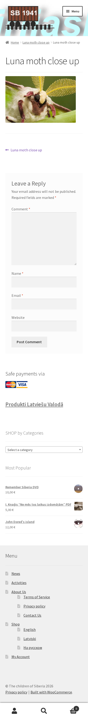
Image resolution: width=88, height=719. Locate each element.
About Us (18, 591)
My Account (20, 656)
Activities (19, 582)
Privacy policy (34, 606)
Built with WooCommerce (51, 692)
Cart (68, 707)
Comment (20, 209)
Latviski (29, 638)
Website (18, 317)
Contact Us (32, 615)
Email (17, 295)
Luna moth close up (36, 42)
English (29, 629)
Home (15, 42)
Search (44, 711)
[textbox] (44, 450)
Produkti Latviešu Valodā (34, 404)
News (15, 573)
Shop (15, 624)
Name (17, 273)
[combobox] (44, 449)
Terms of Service (36, 597)
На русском (32, 647)
